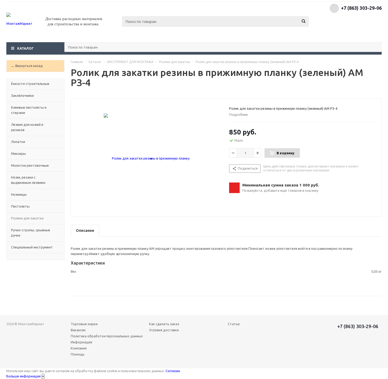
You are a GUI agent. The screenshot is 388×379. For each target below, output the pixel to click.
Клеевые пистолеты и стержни (28, 109)
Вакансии (78, 330)
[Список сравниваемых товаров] (323, 24)
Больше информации (23, 376)
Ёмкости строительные (30, 83)
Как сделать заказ (164, 324)
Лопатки (18, 141)
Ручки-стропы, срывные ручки (30, 232)
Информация (81, 342)
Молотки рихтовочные (30, 165)
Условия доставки (164, 330)
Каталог (25, 48)
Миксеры (18, 153)
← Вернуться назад (27, 66)
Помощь (77, 354)
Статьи (234, 324)
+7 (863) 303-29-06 (361, 8)
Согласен (172, 371)
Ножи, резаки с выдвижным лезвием (28, 179)
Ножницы (19, 194)
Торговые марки (84, 324)
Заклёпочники (22, 95)
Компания (79, 348)
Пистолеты (20, 206)
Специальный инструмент (32, 247)
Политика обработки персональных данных (107, 336)
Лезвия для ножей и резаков (27, 127)
